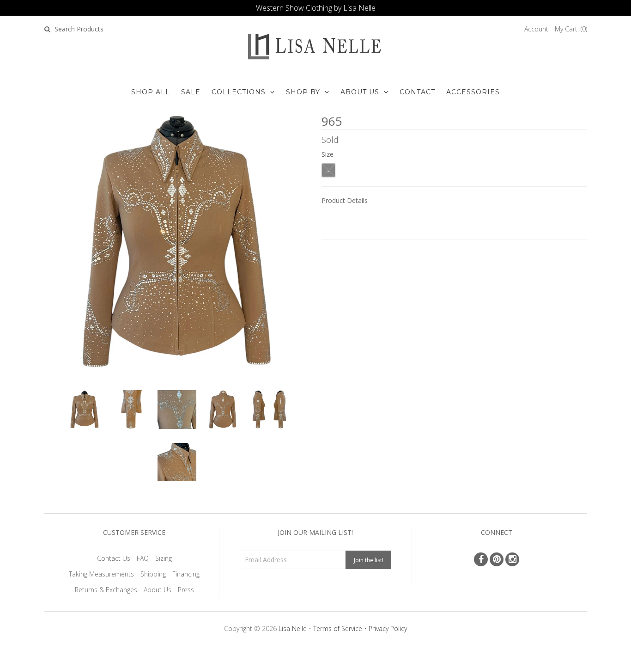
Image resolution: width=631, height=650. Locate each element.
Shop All (150, 92)
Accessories (473, 92)
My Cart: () (571, 29)
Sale (190, 92)
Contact (417, 92)
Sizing (163, 558)
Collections (239, 92)
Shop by (303, 92)
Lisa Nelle (293, 628)
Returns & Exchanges (106, 589)
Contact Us (113, 558)
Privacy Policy (388, 628)
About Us (359, 92)
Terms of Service (337, 628)
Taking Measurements (101, 574)
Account (536, 29)
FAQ (143, 558)
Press (186, 589)
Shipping (153, 574)
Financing (186, 574)
